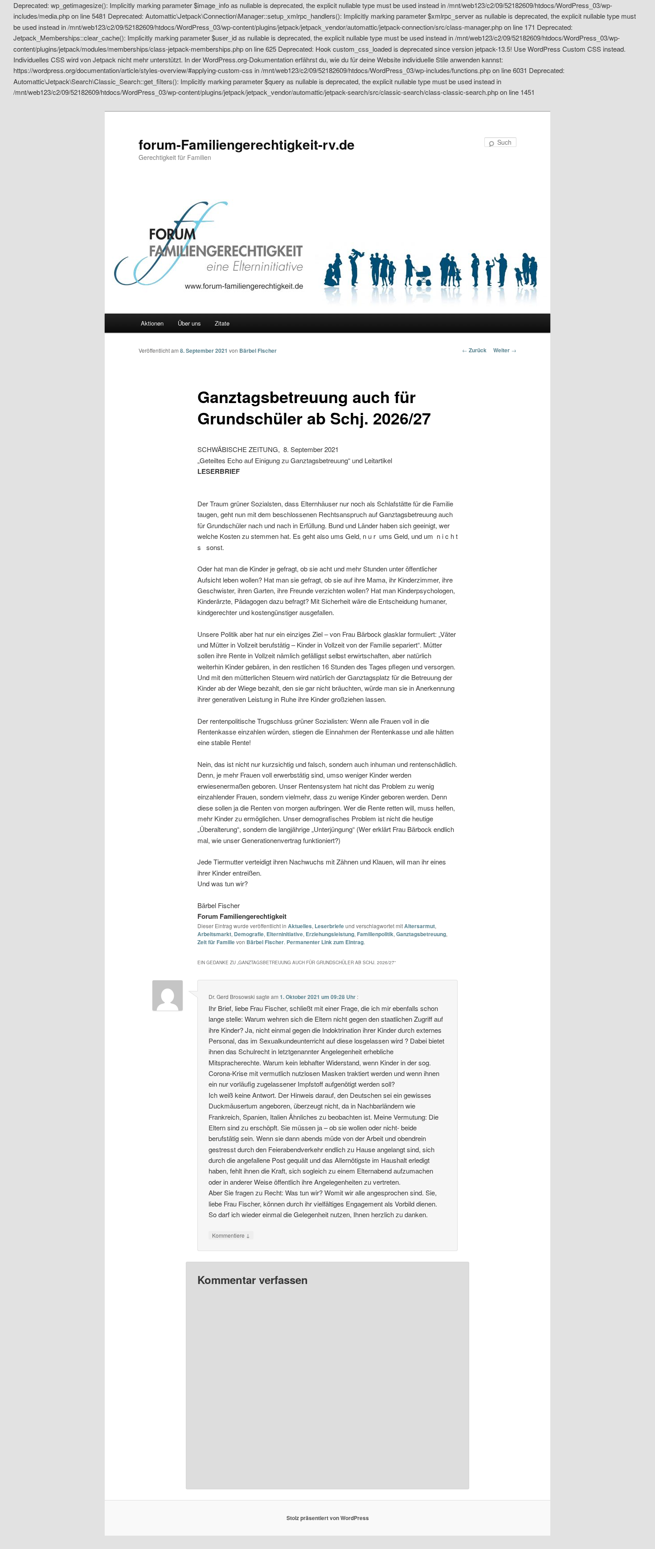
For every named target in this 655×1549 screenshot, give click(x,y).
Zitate (222, 323)
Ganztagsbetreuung (421, 934)
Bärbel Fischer (258, 350)
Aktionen (152, 323)
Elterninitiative (284, 934)
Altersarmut (419, 926)
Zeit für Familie (216, 942)
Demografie (249, 934)
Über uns (189, 323)
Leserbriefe (329, 926)
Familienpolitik (375, 934)
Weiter (504, 350)
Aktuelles (300, 926)
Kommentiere (231, 1235)
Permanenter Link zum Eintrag (325, 942)
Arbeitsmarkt (214, 934)
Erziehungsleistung (330, 934)
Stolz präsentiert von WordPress (328, 1518)
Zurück (474, 350)
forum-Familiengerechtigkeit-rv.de (247, 144)
